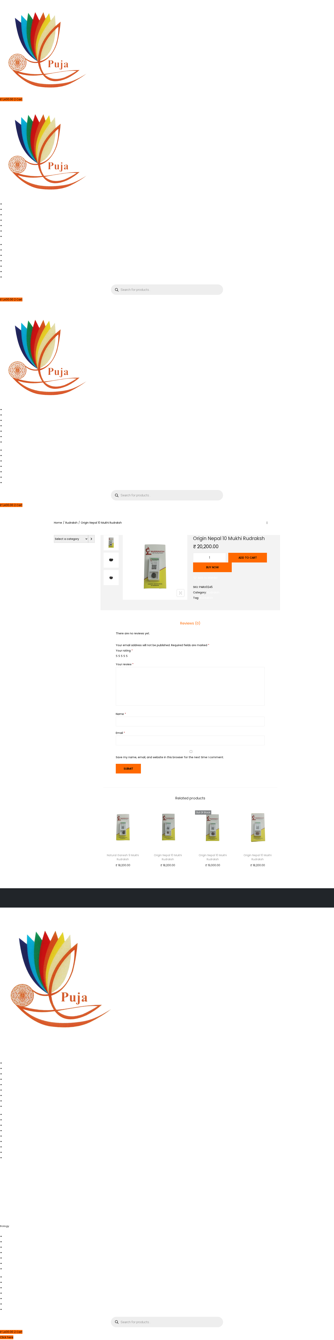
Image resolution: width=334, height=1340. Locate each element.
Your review (125, 664)
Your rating (124, 651)
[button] (205, 577)
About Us (10, 215)
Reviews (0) (190, 623)
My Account (12, 236)
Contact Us (11, 231)
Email (120, 733)
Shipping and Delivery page (22, 1101)
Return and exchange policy (23, 1079)
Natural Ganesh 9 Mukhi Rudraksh (123, 857)
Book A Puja (11, 209)
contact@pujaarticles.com (20, 1196)
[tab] (190, 623)
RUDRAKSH (206, 598)
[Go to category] (91, 539)
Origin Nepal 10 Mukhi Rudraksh (168, 857)
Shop (7, 226)
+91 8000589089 (12, 1209)
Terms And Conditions (19, 1085)
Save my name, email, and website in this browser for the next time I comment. (170, 757)
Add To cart (248, 558)
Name (121, 714)
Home (8, 204)
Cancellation (12, 1068)
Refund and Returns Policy (21, 1096)
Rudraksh (71, 523)
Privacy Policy (13, 1090)
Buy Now (212, 567)
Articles (9, 220)
